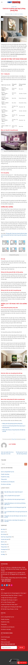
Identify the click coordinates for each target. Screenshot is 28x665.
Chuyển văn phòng (5, 474)
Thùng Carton (4, 547)
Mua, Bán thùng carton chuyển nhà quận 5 (13, 492)
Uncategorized (4, 549)
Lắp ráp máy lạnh (5, 539)
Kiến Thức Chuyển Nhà (6, 537)
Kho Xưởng (3, 534)
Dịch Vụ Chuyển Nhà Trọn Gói (7, 471)
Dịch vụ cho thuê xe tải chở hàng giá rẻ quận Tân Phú (15, 508)
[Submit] (25, 464)
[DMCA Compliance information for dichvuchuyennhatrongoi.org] (14, 660)
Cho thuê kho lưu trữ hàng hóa (7, 481)
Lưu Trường (20, 14)
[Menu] (2, 2)
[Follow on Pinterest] (4, 585)
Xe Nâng (3, 554)
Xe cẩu (2, 552)
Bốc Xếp (3, 529)
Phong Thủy (14, 6)
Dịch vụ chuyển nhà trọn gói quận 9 (12, 495)
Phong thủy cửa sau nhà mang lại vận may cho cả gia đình (15, 516)
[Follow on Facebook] (2, 585)
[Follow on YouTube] (9, 585)
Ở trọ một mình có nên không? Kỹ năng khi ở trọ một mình (15, 521)
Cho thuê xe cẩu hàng (6, 484)
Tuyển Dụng (3, 639)
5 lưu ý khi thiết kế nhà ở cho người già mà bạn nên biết (15, 512)
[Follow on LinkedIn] (7, 585)
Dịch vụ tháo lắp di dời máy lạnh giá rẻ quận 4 (14, 499)
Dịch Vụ (2, 532)
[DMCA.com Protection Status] (14, 655)
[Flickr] (11, 585)
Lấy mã (21, 647)
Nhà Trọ (2, 542)
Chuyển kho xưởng (5, 476)
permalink (23, 439)
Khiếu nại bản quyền (5, 642)
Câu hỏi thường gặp (5, 637)
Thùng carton (4, 479)
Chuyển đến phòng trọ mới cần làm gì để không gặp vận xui (14, 504)
